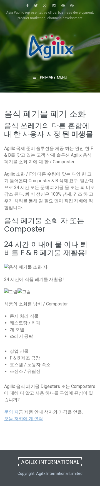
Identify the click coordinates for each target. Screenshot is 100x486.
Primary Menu (53, 77)
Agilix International (50, 461)
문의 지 (11, 412)
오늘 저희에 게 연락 (23, 418)
